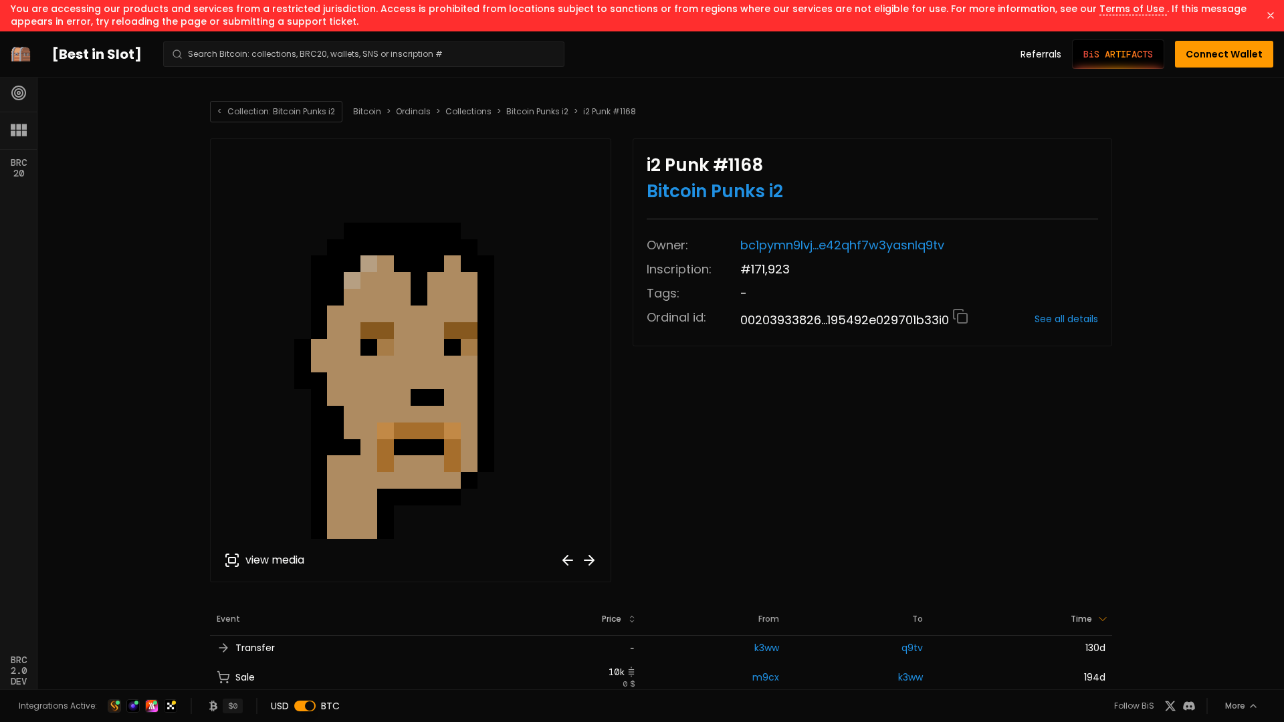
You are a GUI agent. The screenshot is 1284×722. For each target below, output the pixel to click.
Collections (468, 111)
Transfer (255, 647)
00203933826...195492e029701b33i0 (846, 320)
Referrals (1041, 54)
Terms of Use (1133, 8)
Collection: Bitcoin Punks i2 (276, 111)
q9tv (912, 647)
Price (611, 618)
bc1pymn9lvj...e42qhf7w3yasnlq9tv (842, 245)
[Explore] (18, 93)
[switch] (305, 706)
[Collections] (18, 130)
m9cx (765, 677)
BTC (330, 706)
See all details (1066, 319)
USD (280, 706)
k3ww (766, 647)
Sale (245, 677)
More (1235, 705)
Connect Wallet (1224, 54)
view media (274, 560)
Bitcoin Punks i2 (537, 111)
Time (1081, 618)
